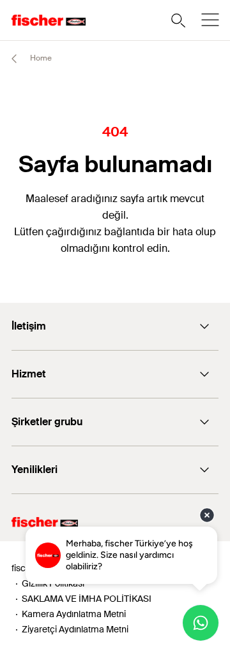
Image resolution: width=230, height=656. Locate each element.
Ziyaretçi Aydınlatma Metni (75, 629)
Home (40, 58)
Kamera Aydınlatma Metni (74, 614)
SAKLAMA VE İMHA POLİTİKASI (86, 598)
